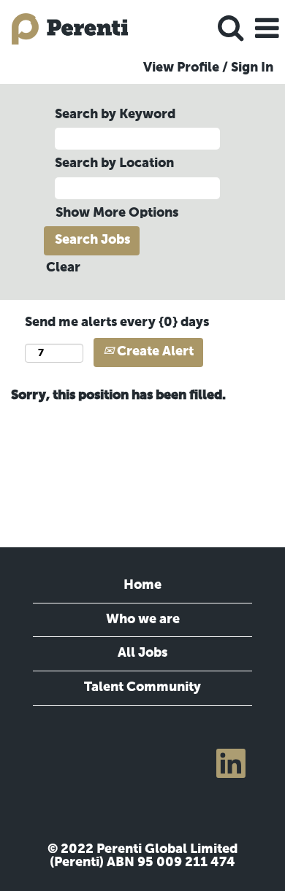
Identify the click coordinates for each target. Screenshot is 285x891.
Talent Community (142, 687)
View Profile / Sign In (208, 67)
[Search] (230, 28)
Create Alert (154, 351)
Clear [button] (63, 267)
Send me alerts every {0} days (117, 322)
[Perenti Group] (64, 28)
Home (142, 585)
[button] (266, 29)
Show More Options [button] (117, 213)
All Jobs (142, 653)
